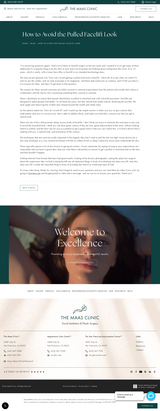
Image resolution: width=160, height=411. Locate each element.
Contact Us (146, 9)
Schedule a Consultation (80, 262)
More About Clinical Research (20, 361)
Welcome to (80, 238)
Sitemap (94, 386)
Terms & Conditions (69, 386)
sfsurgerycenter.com (97, 355)
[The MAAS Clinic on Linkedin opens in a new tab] (150, 371)
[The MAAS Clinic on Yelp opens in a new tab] (154, 371)
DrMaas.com (34, 173)
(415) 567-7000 (110, 402)
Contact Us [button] (147, 405)
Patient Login (150, 2)
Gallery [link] (24, 17)
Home (25, 43)
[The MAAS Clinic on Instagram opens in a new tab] (131, 371)
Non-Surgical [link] (59, 17)
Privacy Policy (84, 386)
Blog (33, 43)
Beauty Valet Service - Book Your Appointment (27, 8)
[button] (5, 405)
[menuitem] (10, 17)
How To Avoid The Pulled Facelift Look (59, 43)
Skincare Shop (15, 2)
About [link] (9, 17)
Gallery (139, 341)
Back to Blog (29, 188)
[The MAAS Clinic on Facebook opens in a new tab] (136, 371)
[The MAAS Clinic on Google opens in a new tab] (145, 371)
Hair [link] (120, 17)
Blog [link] (151, 17)
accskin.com (56, 355)
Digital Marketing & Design (148, 386)
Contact (139, 349)
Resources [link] (135, 17)
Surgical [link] (40, 17)
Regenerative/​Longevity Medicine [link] (92, 17)
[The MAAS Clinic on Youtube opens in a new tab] (140, 371)
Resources (140, 345)
